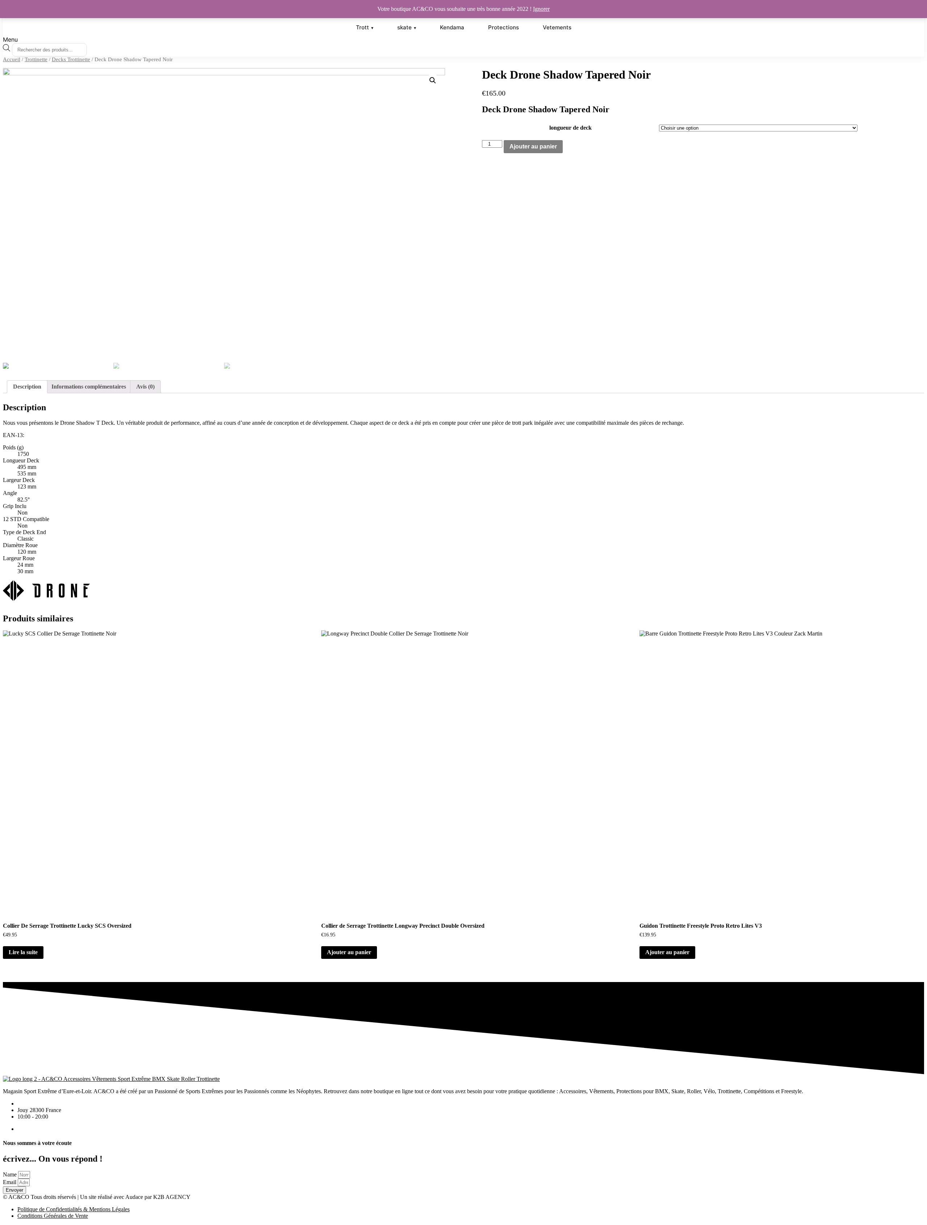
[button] (463, 39)
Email (9, 1182)
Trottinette (36, 59)
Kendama (452, 27)
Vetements (557, 27)
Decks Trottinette (71, 59)
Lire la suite (23, 952)
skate (404, 27)
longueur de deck (570, 128)
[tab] (27, 386)
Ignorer (541, 9)
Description (27, 386)
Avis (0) (145, 386)
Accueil (11, 59)
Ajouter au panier (533, 146)
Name (10, 1174)
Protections (503, 27)
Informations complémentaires (88, 386)
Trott (362, 27)
